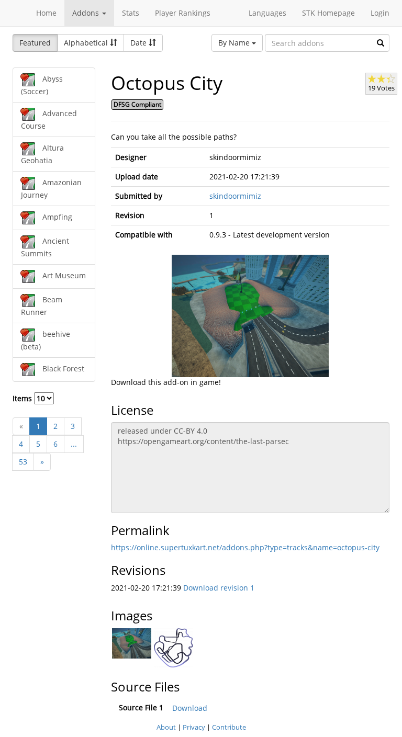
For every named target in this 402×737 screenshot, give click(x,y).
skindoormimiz (235, 196)
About (166, 727)
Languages (267, 13)
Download (189, 708)
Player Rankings (182, 13)
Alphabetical (87, 43)
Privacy (194, 727)
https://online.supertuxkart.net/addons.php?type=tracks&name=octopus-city (245, 547)
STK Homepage (328, 13)
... (74, 444)
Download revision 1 (218, 588)
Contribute (229, 727)
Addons (86, 13)
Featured (35, 43)
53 (23, 462)
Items (23, 398)
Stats (130, 13)
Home (46, 13)
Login (380, 13)
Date (139, 43)
